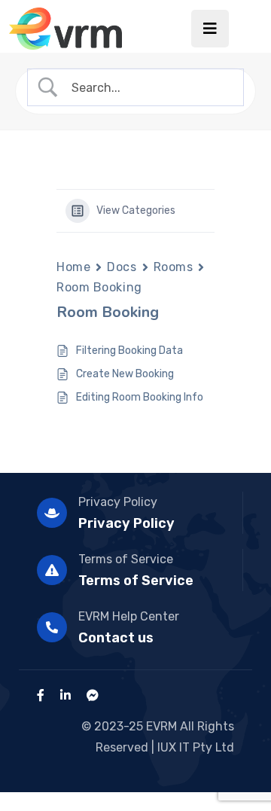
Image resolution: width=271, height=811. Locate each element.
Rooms (173, 267)
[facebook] (40, 695)
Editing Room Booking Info (139, 397)
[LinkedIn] (65, 695)
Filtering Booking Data (129, 350)
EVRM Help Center (128, 616)
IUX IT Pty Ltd (195, 747)
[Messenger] (93, 695)
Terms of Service (125, 559)
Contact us (116, 638)
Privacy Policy (117, 502)
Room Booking (99, 287)
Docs (121, 267)
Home (73, 267)
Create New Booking (125, 373)
